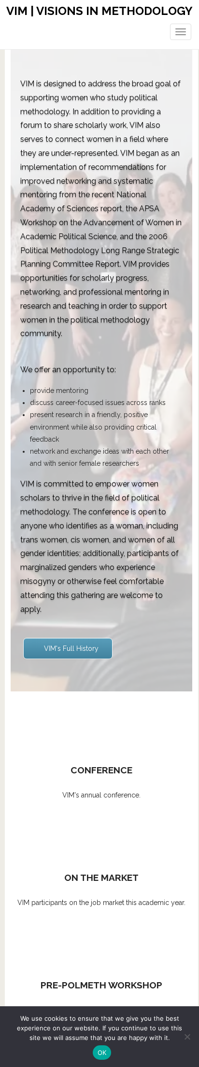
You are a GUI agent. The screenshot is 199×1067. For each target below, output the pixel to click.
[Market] (101, 833)
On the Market (101, 877)
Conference (101, 770)
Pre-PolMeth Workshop (101, 985)
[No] (187, 1036)
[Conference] (101, 726)
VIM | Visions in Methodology (99, 11)
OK (102, 1052)
